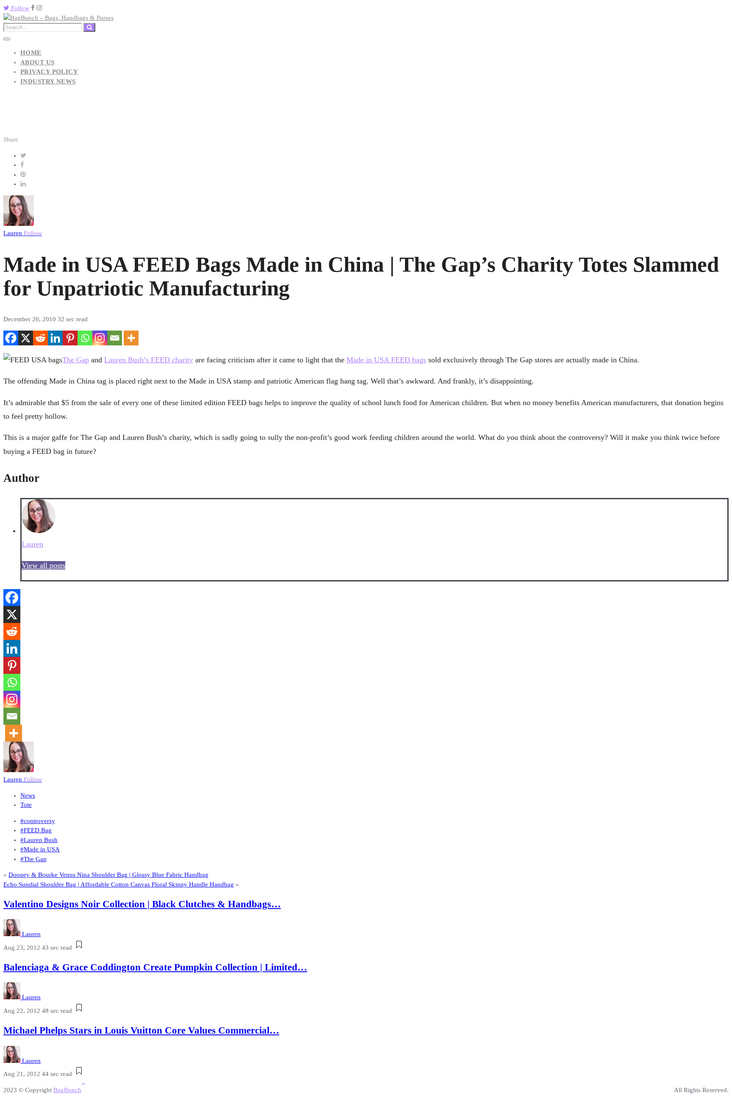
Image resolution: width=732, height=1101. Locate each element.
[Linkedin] (55, 338)
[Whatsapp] (85, 338)
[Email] (114, 338)
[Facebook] (10, 338)
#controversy (37, 820)
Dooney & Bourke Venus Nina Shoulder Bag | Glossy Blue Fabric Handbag (108, 874)
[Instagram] (99, 338)
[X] (25, 338)
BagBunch (67, 1090)
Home (31, 52)
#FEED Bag (36, 830)
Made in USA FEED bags (386, 360)
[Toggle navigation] (6, 39)
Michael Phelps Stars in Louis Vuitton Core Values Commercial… (141, 1030)
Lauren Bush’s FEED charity (148, 360)
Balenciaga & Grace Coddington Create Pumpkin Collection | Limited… (155, 967)
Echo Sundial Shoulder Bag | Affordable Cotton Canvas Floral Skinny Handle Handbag (118, 884)
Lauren (22, 233)
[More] (131, 338)
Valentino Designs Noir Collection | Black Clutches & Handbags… (142, 904)
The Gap (75, 360)
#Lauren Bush (39, 840)
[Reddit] (40, 338)
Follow (19, 8)
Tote (26, 804)
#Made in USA (40, 849)
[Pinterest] (70, 338)
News (27, 795)
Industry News (48, 81)
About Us (37, 62)
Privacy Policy (49, 71)
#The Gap (33, 859)
